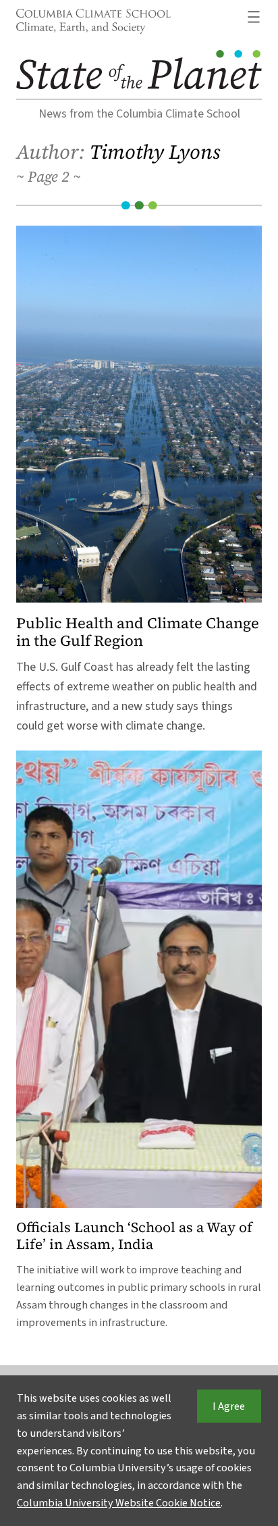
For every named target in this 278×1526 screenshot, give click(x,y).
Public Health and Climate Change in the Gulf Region (137, 632)
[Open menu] (254, 17)
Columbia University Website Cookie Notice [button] (119, 1502)
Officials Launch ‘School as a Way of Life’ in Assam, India (134, 1236)
